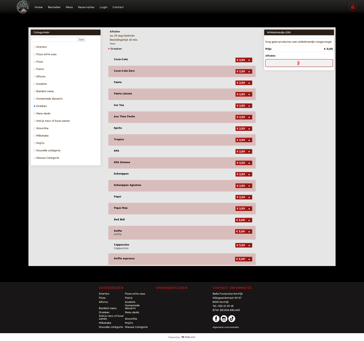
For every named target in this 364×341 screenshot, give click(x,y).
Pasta (40, 69)
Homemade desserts (49, 98)
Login (103, 7)
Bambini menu (45, 91)
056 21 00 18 (225, 306)
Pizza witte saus (46, 54)
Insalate (41, 83)
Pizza (39, 61)
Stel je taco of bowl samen (53, 120)
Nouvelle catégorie (48, 150)
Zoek (81, 39)
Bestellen (54, 7)
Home (39, 7)
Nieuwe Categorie (47, 157)
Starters (41, 47)
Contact (118, 7)
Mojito (40, 143)
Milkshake (42, 135)
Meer (112, 43)
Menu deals (43, 113)
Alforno (41, 76)
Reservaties (86, 7)
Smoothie (42, 128)
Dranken (41, 106)
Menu (69, 7)
